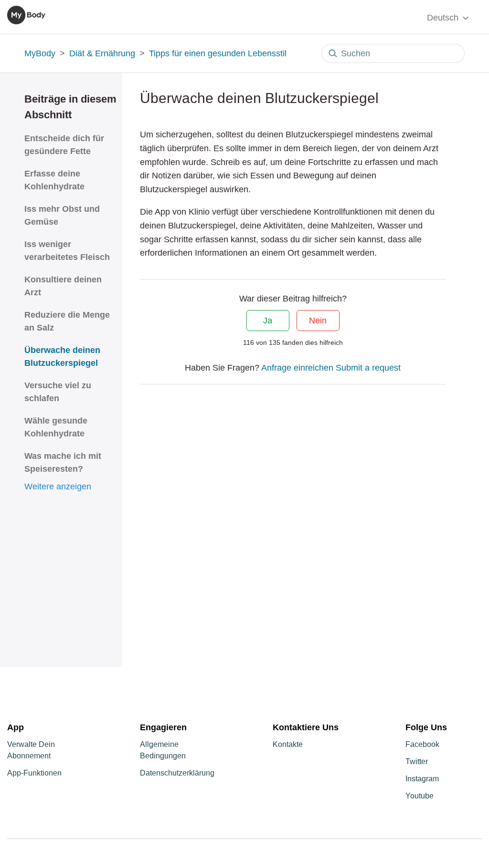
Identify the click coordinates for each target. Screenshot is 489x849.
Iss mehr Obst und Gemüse (62, 215)
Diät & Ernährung (102, 53)
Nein (318, 320)
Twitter (416, 761)
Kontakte (288, 744)
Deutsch (444, 17)
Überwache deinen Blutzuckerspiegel (62, 356)
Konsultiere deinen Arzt (63, 286)
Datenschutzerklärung (177, 773)
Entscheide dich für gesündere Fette (64, 145)
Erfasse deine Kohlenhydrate (54, 180)
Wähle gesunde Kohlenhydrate (55, 427)
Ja (267, 320)
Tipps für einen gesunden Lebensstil (218, 53)
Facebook (422, 744)
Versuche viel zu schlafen (57, 392)
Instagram (422, 779)
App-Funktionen (34, 773)
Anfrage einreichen (297, 368)
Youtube (419, 796)
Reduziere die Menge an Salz (67, 321)
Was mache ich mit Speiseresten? (62, 462)
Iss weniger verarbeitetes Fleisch (67, 250)
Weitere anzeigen (57, 486)
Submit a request (368, 368)
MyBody (39, 53)
